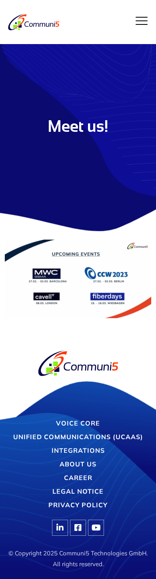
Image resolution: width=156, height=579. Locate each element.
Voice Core (78, 423)
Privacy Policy (78, 505)
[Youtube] (96, 528)
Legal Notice (78, 491)
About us (78, 464)
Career (78, 478)
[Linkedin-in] (60, 528)
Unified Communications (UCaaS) (78, 437)
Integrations (78, 450)
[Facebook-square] (78, 528)
